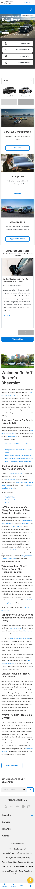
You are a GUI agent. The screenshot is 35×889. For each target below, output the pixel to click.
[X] (6, 807)
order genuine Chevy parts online (20, 638)
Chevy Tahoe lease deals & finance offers (18, 455)
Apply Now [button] (17, 193)
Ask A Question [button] (12, 765)
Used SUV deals (10, 497)
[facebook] (23, 807)
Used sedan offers (11, 500)
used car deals (10, 479)
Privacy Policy (11, 858)
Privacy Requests (23, 858)
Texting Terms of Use (9, 862)
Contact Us (22, 862)
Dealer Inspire (17, 874)
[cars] (12, 807)
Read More (6, 315)
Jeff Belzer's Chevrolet (24, 853)
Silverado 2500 (25, 523)
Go (30, 790)
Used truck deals (10, 503)
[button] (14, 34)
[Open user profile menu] (30, 886)
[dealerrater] (17, 807)
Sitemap (30, 862)
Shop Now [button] (17, 148)
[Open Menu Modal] (2, 2)
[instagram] (29, 807)
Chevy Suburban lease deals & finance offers (19, 458)
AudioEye (29, 866)
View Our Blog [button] (17, 339)
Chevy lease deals (11, 436)
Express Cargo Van (16, 526)
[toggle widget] (30, 880)
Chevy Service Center (15, 628)
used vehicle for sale (16, 473)
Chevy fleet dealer (11, 550)
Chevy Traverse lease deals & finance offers (18, 461)
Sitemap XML (7, 866)
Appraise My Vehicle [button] (17, 239)
